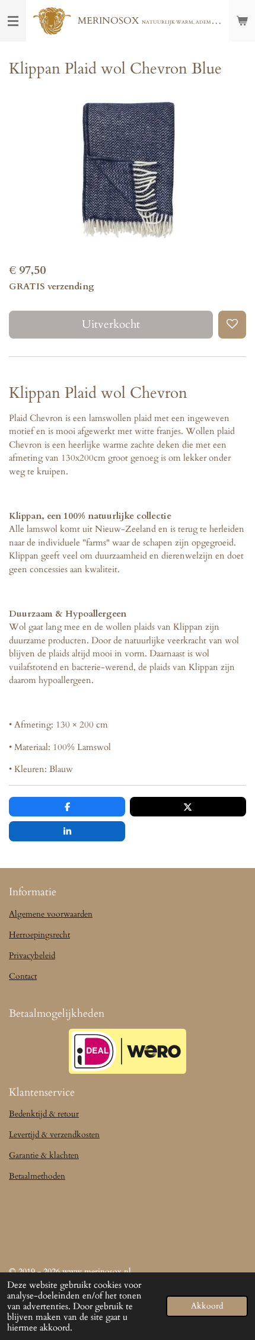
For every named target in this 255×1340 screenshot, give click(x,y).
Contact (23, 976)
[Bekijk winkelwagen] (242, 21)
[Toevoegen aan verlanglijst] (232, 325)
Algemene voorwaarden (51, 914)
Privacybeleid (32, 955)
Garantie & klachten (44, 1155)
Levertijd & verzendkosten (54, 1134)
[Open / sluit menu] (13, 21)
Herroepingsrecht (39, 934)
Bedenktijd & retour (44, 1113)
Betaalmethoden (37, 1176)
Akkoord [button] (207, 1306)
